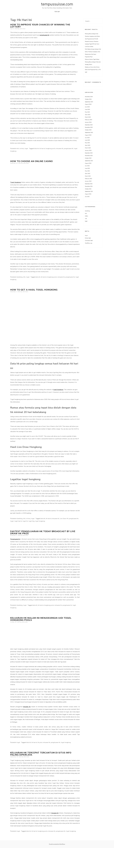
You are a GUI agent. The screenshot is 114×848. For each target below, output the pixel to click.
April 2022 (87, 173)
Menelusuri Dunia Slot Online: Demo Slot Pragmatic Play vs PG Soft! (93, 69)
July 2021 (87, 196)
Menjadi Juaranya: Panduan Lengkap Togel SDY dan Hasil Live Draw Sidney (92, 44)
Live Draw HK (64, 519)
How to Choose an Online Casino (31, 161)
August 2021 (88, 194)
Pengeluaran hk (15, 539)
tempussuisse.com (57, 4)
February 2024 (88, 119)
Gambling (20, 277)
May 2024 (87, 112)
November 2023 (89, 127)
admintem (22, 28)
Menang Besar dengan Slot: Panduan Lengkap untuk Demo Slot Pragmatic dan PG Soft (92, 36)
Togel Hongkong (15, 182)
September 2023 (89, 132)
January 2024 (88, 122)
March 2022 (88, 176)
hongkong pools (51, 149)
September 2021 (89, 191)
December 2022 (89, 153)
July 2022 (87, 166)
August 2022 (88, 163)
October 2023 (88, 130)
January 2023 (88, 150)
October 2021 (88, 189)
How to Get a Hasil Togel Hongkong (34, 289)
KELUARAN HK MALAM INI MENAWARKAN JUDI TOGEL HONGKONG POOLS (40, 619)
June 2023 (87, 140)
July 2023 (87, 137)
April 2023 (87, 145)
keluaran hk (59, 149)
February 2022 (88, 178)
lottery (22, 149)
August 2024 (88, 104)
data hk (36, 149)
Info (18, 149)
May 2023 (87, 142)
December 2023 (89, 125)
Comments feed (89, 240)
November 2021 (89, 186)
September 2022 (89, 160)
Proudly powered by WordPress (57, 844)
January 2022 (88, 181)
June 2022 (87, 168)
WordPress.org (88, 243)
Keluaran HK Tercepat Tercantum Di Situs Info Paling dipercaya (40, 753)
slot (86, 218)
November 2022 (89, 155)
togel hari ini (18, 521)
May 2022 (87, 171)
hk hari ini (42, 149)
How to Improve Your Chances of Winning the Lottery (40, 25)
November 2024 (89, 96)
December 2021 (89, 183)
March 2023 (88, 148)
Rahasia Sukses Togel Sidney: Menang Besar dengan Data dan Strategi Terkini (93, 62)
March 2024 (88, 117)
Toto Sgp (57, 11)
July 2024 (87, 107)
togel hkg (31, 521)
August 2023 (88, 135)
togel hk (25, 521)
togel (26, 149)
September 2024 (89, 102)
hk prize (40, 742)
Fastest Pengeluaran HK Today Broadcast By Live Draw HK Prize (42, 532)
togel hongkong (58, 390)
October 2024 (88, 99)
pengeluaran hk (44, 35)
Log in (86, 235)
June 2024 (87, 109)
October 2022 (88, 158)
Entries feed (88, 238)
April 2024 (87, 114)
